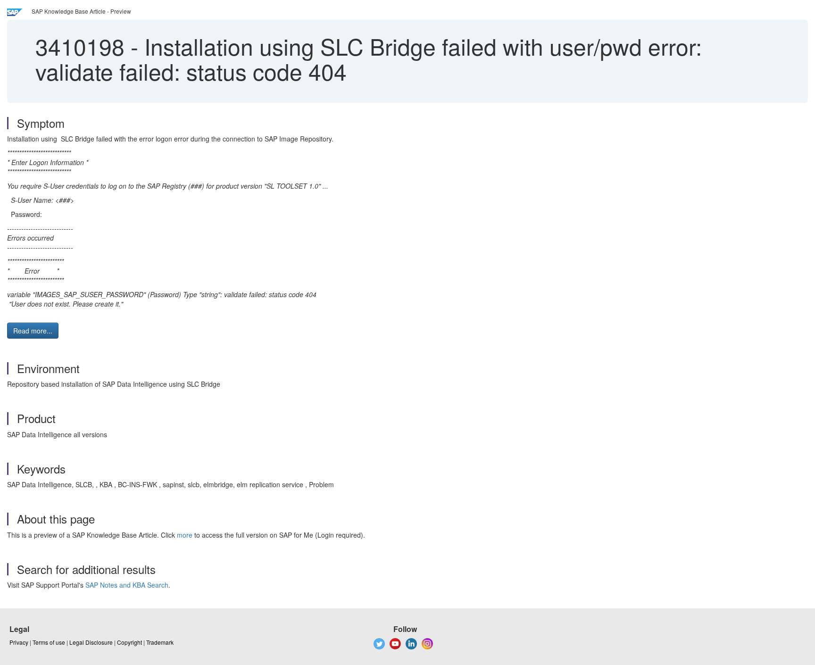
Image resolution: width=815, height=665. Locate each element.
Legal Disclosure (91, 642)
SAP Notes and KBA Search (126, 585)
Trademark (160, 642)
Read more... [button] (32, 330)
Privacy (18, 642)
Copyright (129, 642)
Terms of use (49, 642)
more (184, 535)
